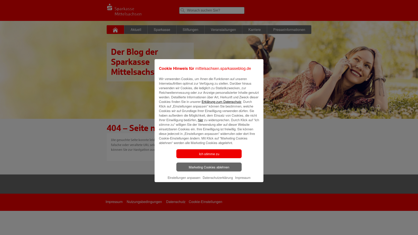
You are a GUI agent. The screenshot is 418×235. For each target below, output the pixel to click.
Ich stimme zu (209, 153)
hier (200, 120)
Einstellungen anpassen (184, 177)
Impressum (243, 177)
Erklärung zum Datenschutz (221, 101)
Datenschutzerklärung (218, 177)
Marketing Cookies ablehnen (209, 167)
